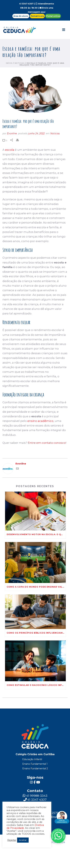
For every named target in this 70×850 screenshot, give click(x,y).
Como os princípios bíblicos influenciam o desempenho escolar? (36, 633)
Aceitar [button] (23, 840)
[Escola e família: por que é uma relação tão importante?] (35, 93)
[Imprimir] (19, 140)
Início (9, 63)
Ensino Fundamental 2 (35, 768)
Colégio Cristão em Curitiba (35, 754)
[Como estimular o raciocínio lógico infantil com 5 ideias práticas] (35, 660)
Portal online (53, 16)
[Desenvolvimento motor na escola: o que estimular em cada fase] (35, 511)
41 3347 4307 (26, 3)
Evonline (12, 133)
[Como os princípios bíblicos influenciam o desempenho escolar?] (35, 611)
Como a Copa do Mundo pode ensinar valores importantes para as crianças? (36, 587)
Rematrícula (37, 16)
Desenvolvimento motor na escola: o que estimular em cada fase (36, 534)
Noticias (19, 63)
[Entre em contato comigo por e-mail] (17, 469)
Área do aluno (20, 16)
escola (9, 149)
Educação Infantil (32, 759)
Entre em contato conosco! (47, 442)
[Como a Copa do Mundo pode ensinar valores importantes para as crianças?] (35, 562)
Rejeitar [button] (11, 840)
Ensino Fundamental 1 (35, 763)
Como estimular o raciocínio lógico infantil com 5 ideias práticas (36, 685)
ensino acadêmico (40, 421)
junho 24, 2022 (36, 133)
